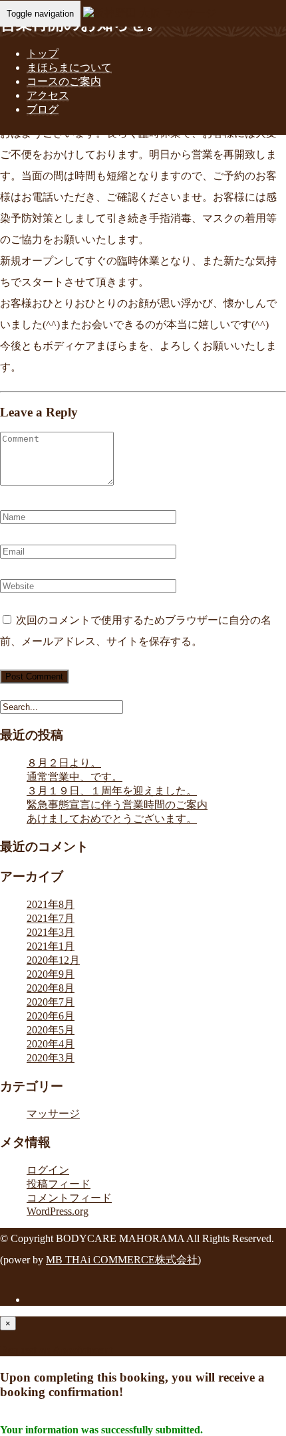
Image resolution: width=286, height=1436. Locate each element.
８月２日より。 (64, 762)
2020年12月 (53, 960)
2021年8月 (50, 904)
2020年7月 (50, 1002)
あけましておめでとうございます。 (112, 818)
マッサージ (53, 1113)
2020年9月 (50, 974)
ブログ (43, 109)
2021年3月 (50, 932)
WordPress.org (57, 1211)
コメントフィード (69, 1198)
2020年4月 (50, 1043)
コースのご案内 (64, 81)
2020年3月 (50, 1057)
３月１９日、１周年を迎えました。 (112, 790)
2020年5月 (50, 1029)
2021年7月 (50, 918)
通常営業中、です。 (74, 776)
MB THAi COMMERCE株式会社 (122, 1259)
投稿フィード (58, 1184)
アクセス (48, 95)
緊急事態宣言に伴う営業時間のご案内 (117, 804)
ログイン (48, 1170)
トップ (43, 53)
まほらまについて (69, 67)
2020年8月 (50, 988)
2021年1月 (50, 946)
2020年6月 (50, 1016)
